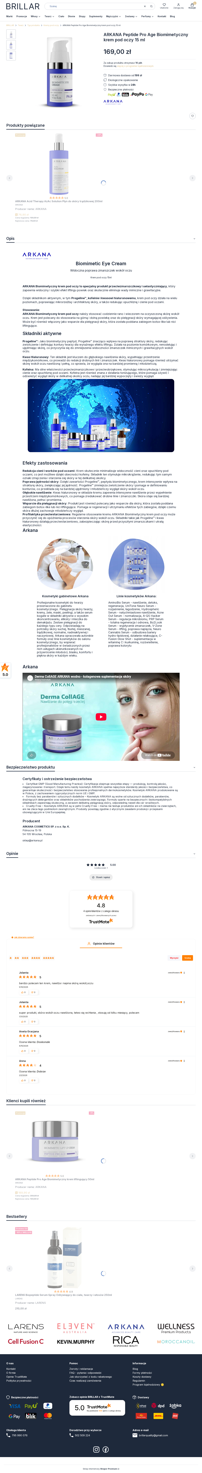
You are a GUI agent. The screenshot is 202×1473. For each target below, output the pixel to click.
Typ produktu (33, 25)
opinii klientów (101, 911)
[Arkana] (126, 1328)
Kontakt (10, 1368)
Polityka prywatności (18, 1380)
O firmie (11, 1372)
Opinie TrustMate (16, 1376)
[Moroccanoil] (176, 1341)
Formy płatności (142, 1372)
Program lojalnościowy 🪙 (148, 1384)
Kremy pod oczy (51, 25)
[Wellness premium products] (176, 1328)
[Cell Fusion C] (26, 1341)
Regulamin (139, 1380)
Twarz (21, 25)
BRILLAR (10, 25)
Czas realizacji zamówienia (85, 1380)
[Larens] (26, 1328)
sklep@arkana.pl (32, 840)
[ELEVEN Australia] (76, 1328)
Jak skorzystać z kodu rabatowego (90, 1376)
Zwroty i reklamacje (81, 1368)
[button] (151, 6)
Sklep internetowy (100, 1469)
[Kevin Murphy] (76, 1341)
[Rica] (126, 1341)
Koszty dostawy (142, 1376)
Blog (135, 1368)
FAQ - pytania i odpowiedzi (85, 1372)
